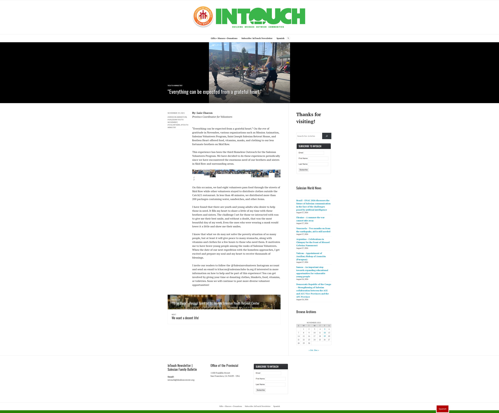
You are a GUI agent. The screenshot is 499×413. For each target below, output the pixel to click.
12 (325, 332)
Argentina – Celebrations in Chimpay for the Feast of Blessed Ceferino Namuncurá (313, 242)
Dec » (316, 350)
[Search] (326, 136)
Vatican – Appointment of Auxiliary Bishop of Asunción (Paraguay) (311, 256)
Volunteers (174, 125)
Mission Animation (178, 117)
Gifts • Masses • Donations (224, 38)
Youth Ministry (175, 86)
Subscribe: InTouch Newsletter (257, 38)
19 (325, 336)
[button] (194, 177)
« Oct (311, 350)
